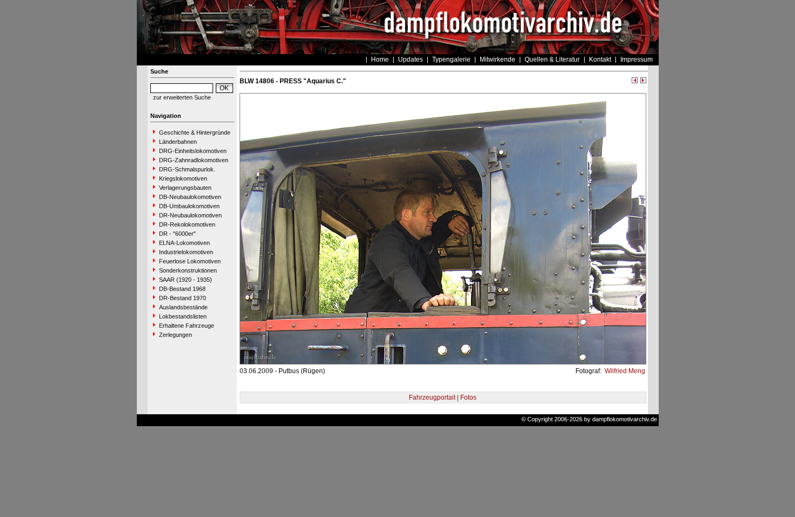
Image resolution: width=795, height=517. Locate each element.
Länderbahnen (178, 141)
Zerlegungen (175, 335)
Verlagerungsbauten (185, 187)
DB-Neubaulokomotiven (190, 197)
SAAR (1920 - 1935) (185, 279)
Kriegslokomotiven (183, 178)
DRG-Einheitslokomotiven (193, 151)
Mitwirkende (497, 59)
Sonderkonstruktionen (188, 270)
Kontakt (600, 59)
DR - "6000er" (177, 233)
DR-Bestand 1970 (182, 298)
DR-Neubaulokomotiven (190, 215)
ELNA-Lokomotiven (184, 243)
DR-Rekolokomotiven (187, 224)
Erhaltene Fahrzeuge (186, 325)
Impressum (636, 59)
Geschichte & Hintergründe (194, 132)
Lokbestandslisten (183, 316)
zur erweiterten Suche (182, 97)
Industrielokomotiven (186, 252)
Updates (410, 59)
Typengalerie (451, 59)
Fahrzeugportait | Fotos (442, 397)
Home (380, 59)
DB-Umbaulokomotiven (189, 206)
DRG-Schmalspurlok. (187, 169)
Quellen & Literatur (552, 59)
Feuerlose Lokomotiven (190, 261)
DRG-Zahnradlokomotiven (193, 160)
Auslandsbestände (183, 307)
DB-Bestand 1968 (182, 289)
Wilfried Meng (624, 371)
